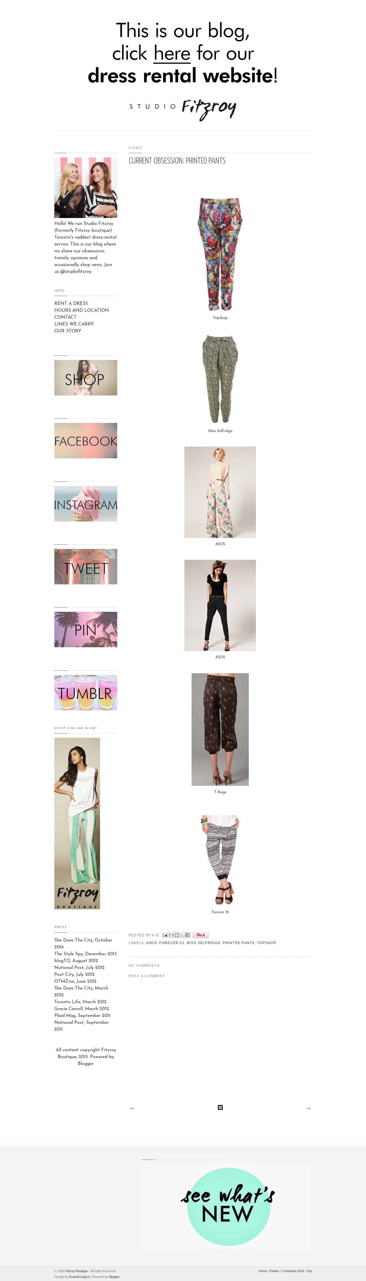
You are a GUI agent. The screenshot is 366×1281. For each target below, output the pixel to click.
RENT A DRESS (71, 303)
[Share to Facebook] (187, 935)
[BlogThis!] (177, 935)
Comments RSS (293, 1271)
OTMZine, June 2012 (75, 981)
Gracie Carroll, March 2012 (81, 1009)
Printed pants (238, 943)
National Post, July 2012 (79, 968)
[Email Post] (165, 935)
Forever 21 (220, 912)
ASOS (220, 544)
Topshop (220, 318)
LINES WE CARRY (74, 324)
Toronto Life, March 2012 (80, 1002)
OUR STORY (67, 331)
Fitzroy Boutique (76, 1271)
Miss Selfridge (220, 431)
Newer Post (132, 1108)
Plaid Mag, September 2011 (82, 1016)
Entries (274, 1271)
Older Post (308, 1108)
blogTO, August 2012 (76, 961)
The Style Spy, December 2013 (85, 954)
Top (309, 1271)
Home (262, 1271)
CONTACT (65, 317)
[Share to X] (182, 935)
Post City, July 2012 (74, 974)
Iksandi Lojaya (79, 1276)
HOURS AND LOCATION (81, 310)
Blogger (85, 1064)
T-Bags (220, 792)
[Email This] (171, 935)
